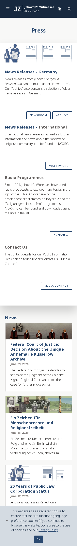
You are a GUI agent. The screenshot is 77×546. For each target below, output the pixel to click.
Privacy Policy (48, 530)
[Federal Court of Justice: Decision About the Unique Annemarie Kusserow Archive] (39, 331)
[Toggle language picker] (60, 9)
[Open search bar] (69, 9)
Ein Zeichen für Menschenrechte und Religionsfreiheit (31, 422)
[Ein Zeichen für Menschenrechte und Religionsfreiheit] (39, 404)
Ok (39, 539)
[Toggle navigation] (7, 9)
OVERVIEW (61, 235)
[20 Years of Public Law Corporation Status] (39, 473)
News (11, 317)
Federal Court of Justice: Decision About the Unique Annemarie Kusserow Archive (37, 352)
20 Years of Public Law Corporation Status (32, 489)
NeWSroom (38, 115)
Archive (62, 115)
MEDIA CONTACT (57, 285)
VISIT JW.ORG (59, 166)
